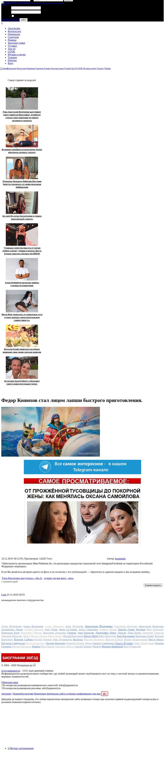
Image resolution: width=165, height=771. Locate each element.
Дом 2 (26, 636)
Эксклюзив (14, 28)
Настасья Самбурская (13, 643)
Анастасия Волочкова (99, 626)
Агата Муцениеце (11, 626)
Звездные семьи (16, 43)
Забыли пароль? (10, 19)
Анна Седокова (68, 629)
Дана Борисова (85, 632)
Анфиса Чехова (108, 629)
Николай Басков (75, 643)
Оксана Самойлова (103, 643)
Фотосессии (14, 31)
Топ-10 (11, 48)
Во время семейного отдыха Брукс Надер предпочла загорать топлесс (22, 151)
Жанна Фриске (39, 636)
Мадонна (78, 639)
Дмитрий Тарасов (153, 632)
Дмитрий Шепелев (11, 636)
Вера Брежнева (155, 629)
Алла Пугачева (74, 626)
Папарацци (14, 34)
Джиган (121, 632)
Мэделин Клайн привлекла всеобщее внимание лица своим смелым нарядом (22, 350)
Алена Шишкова (54, 626)
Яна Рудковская (132, 646)
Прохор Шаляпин (21, 646)
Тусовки (12, 45)
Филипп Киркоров (112, 646)
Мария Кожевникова (135, 639)
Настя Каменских (35, 643)
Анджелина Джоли (12, 629)
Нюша (88, 643)
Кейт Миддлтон (107, 636)
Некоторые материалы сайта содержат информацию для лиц (70, 693)
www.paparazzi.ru (10, 670)
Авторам (6, 693)
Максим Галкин (114, 639)
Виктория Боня (10, 632)
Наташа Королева (55, 643)
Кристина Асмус (145, 636)
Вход (10, 63)
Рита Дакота (47, 646)
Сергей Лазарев (83, 646)
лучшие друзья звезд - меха (58, 578)
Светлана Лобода (64, 646)
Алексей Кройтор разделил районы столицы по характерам (22, 284)
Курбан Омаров (43, 639)
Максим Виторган (94, 639)
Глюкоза (71, 632)
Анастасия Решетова (151, 626)
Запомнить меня (23, 16)
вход (3, 4)
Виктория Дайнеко (31, 632)
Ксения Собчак (23, 639)
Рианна (36, 646)
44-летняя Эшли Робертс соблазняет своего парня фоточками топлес (22, 382)
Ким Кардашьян (126, 636)
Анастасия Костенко (125, 626)
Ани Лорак (51, 629)
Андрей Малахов (34, 629)
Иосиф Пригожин (73, 636)
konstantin (120, 558)
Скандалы (13, 37)
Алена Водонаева (33, 626)
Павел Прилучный (144, 643)
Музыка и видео (17, 54)
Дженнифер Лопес (105, 632)
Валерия (140, 629)
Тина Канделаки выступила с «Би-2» (22, 578)
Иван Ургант (55, 636)
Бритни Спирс (126, 629)
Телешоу (12, 57)
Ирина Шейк (91, 636)
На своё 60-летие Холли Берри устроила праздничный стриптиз (22, 217)
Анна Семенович (88, 629)
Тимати (96, 646)
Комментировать (153, 585)
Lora (4, 594)
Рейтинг (12, 60)
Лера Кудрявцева (62, 639)
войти (23, 20)
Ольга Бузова (124, 643)
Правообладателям (23, 693)
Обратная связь (9, 682)
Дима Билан (134, 632)
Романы (12, 40)
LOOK (11, 51)
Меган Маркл (156, 639)
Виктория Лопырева (54, 632)
